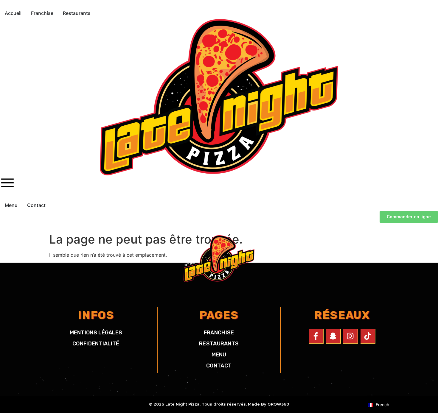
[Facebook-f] (316, 336)
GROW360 (278, 404)
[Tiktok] (368, 336)
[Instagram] (350, 336)
